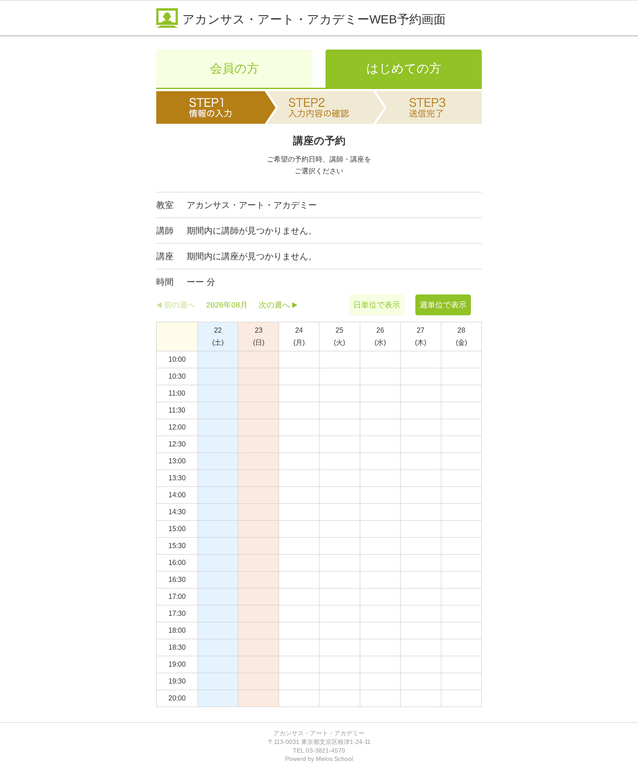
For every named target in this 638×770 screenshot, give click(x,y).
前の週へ (179, 305)
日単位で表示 (376, 305)
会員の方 (234, 68)
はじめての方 (403, 68)
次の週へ (274, 305)
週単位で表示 (443, 305)
